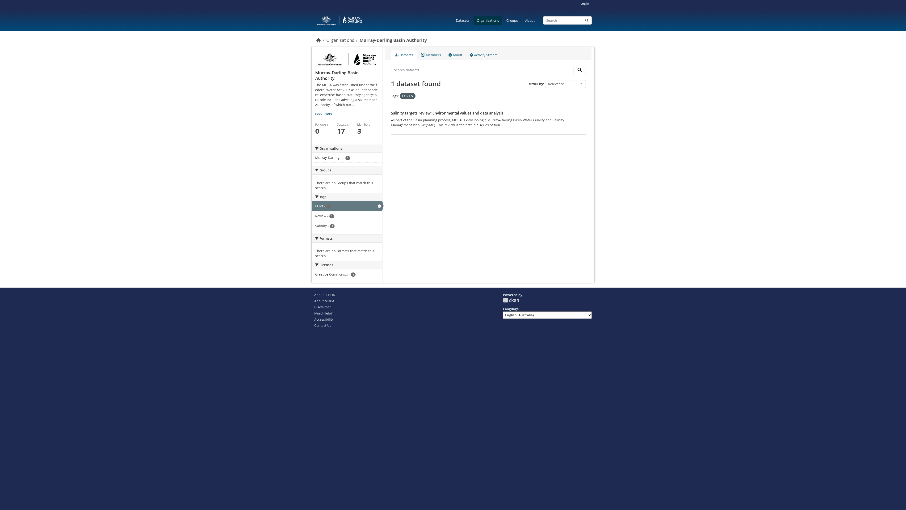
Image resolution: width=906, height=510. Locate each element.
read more (323, 113)
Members (433, 55)
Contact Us (322, 325)
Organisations (488, 20)
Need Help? (323, 313)
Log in (584, 3)
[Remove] (412, 96)
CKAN (511, 300)
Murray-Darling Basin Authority (393, 40)
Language (511, 309)
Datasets (463, 20)
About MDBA (324, 301)
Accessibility (324, 319)
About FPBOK (324, 295)
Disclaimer (322, 307)
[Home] (318, 40)
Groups (512, 20)
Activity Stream (485, 55)
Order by (536, 84)
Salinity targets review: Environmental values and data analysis (447, 113)
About (530, 20)
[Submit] (586, 20)
